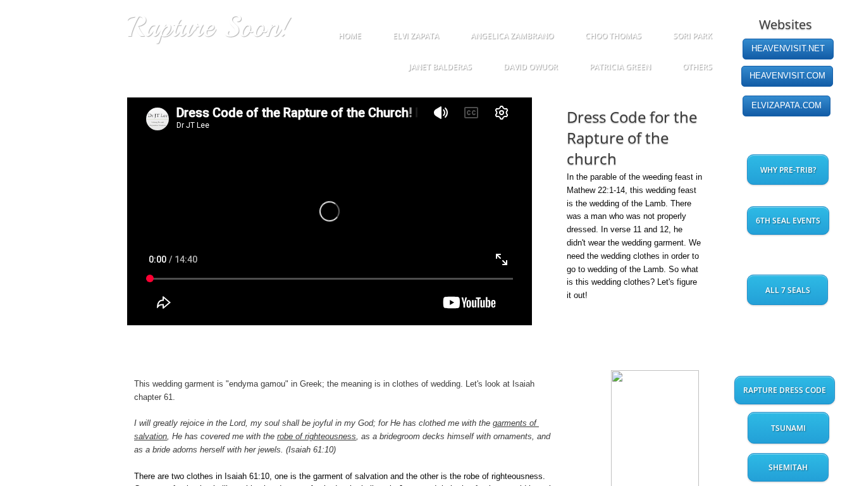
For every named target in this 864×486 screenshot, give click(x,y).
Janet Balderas (440, 66)
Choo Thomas (613, 35)
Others (697, 66)
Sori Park (692, 35)
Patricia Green (620, 66)
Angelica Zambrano (512, 35)
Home (349, 35)
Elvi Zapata (416, 35)
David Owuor (530, 66)
